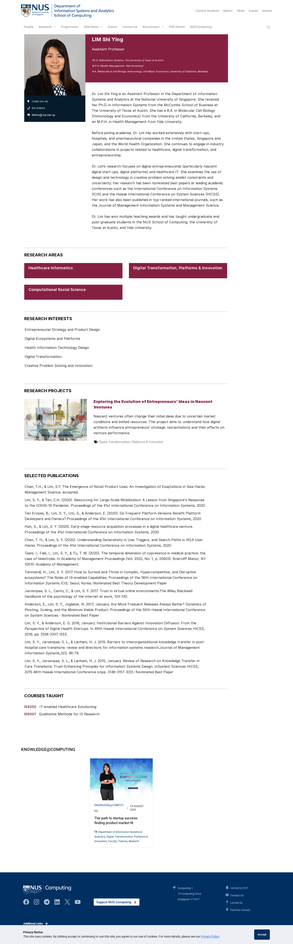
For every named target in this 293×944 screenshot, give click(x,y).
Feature (122, 841)
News (241, 10)
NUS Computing (201, 27)
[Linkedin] (57, 902)
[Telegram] (47, 902)
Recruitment (151, 27)
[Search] (268, 27)
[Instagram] (36, 902)
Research (45, 27)
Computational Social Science (57, 289)
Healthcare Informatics (51, 268)
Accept (262, 934)
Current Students (207, 10)
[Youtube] (78, 902)
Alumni (267, 10)
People (28, 27)
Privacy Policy (210, 936)
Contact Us (129, 27)
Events (253, 10)
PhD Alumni (177, 27)
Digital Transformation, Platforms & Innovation (177, 268)
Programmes (70, 27)
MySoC (228, 10)
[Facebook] (26, 902)
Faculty (112, 841)
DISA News (91, 27)
